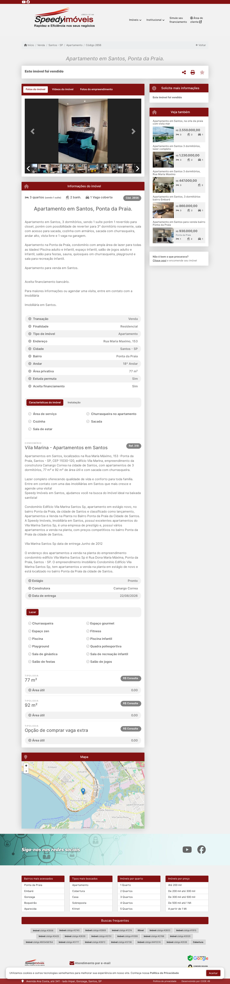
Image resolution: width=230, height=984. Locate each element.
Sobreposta (79, 902)
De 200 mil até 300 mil (181, 891)
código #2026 (177, 942)
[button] (33, 131)
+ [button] (26, 766)
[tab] (35, 89)
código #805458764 (39, 942)
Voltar (202, 45)
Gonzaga (29, 897)
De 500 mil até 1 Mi (179, 902)
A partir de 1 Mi (177, 908)
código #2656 (43, 930)
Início (30, 45)
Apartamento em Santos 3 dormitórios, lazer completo (176, 147)
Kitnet (76, 908)
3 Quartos (126, 897)
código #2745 (69, 930)
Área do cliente (196, 19)
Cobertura (78, 891)
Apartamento (74, 45)
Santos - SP (55, 45)
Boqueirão (30, 902)
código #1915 (186, 930)
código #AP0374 (149, 942)
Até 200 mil (175, 885)
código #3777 (69, 942)
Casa (75, 897)
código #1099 (127, 936)
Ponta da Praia (33, 885)
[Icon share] (24, 2)
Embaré (29, 891)
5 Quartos (126, 908)
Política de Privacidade (164, 973)
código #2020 (180, 936)
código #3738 (121, 942)
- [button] (26, 770)
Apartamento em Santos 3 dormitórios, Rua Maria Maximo (176, 173)
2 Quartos (126, 891)
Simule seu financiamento (178, 19)
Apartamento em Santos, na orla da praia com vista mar (178, 122)
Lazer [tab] (32, 612)
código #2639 (75, 936)
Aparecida (30, 908)
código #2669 (95, 930)
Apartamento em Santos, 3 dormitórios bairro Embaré (176, 198)
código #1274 (122, 930)
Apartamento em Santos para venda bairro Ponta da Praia (179, 223)
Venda (41, 45)
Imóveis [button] (133, 19)
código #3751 (101, 936)
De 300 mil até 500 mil (181, 897)
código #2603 (160, 930)
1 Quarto (125, 885)
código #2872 (95, 942)
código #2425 (49, 936)
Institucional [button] (153, 19)
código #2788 (154, 936)
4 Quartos (126, 902)
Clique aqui (159, 260)
